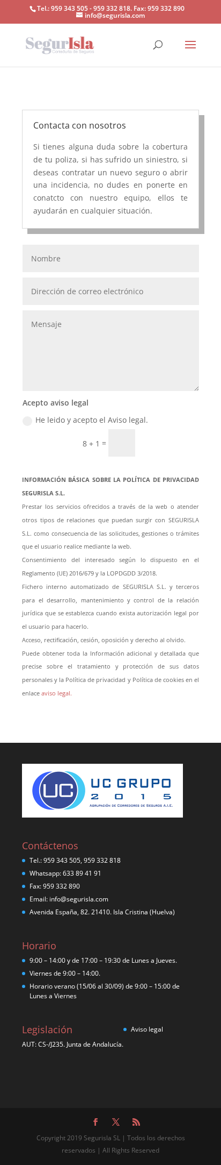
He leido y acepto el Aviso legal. (91, 420)
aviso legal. (56, 693)
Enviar (172, 443)
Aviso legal (147, 1029)
